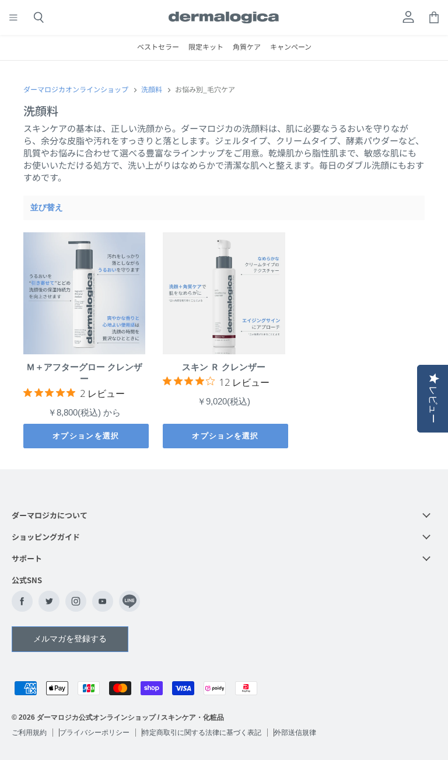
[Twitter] (49, 601)
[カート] (434, 17)
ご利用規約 (29, 732)
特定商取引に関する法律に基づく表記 (201, 732)
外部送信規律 (295, 732)
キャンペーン (291, 46)
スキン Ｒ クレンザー (223, 367)
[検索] (38, 17)
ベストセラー (158, 46)
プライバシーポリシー (95, 732)
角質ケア (247, 46)
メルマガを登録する (70, 638)
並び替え (46, 207)
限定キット (205, 46)
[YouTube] (102, 601)
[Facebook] (22, 601)
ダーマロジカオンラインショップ (75, 89)
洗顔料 (151, 89)
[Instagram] (75, 601)
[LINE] (129, 601)
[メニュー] (13, 17)
